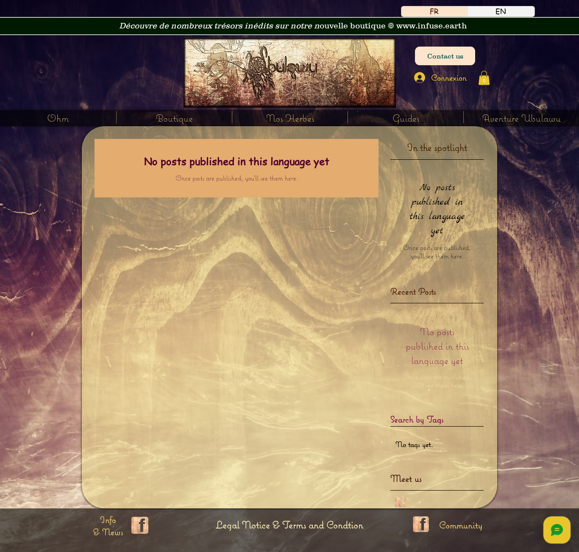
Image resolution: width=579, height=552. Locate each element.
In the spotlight (437, 147)
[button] (290, 117)
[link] (484, 78)
